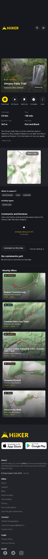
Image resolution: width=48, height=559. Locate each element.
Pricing (4, 503)
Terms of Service (8, 543)
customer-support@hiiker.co (12, 525)
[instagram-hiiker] (21, 553)
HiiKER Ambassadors (9, 521)
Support (4, 487)
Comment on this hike (13, 248)
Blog (3, 491)
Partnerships (6, 499)
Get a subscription (8, 507)
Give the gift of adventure (11, 511)
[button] (6, 141)
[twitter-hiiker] (13, 553)
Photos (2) (39, 87)
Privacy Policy (7, 539)
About (3, 483)
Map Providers (7, 495)
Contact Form (7, 529)
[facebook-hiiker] (5, 553)
